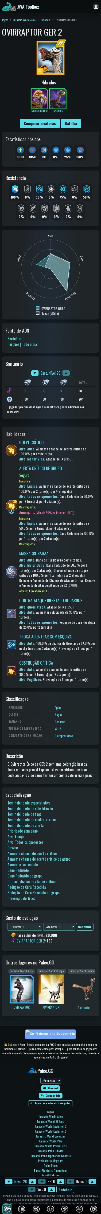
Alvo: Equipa (16, 836)
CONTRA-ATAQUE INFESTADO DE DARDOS (50, 600)
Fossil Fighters (51, 1175)
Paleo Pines (51, 1165)
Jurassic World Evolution (50, 1136)
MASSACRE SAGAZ (33, 553)
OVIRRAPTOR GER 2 (30, 941)
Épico (58, 707)
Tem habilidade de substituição (30, 808)
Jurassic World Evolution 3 (50, 1126)
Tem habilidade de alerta (26, 825)
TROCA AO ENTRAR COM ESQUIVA (45, 637)
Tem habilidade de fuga (25, 814)
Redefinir (65, 1189)
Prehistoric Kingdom (50, 1160)
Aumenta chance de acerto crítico (32, 853)
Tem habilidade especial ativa (29, 803)
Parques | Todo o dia (22, 344)
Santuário (14, 338)
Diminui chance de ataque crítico (31, 881)
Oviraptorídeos (64, 735)
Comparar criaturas (40, 123)
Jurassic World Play (50, 1140)
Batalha (71, 123)
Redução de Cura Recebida (27, 887)
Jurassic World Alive (24, 20)
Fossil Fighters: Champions (50, 1170)
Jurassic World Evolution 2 (50, 1131)
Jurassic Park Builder (50, 1150)
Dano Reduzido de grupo (25, 876)
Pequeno (60, 721)
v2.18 (58, 728)
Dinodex (45, 20)
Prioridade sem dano (23, 831)
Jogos (5, 20)
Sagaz (58, 714)
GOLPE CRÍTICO (31, 442)
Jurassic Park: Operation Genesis (51, 1155)
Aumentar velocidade (23, 864)
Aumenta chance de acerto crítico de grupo (39, 859)
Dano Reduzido (18, 870)
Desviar (13, 848)
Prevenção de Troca (21, 898)
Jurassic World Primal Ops (51, 1145)
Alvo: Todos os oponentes (25, 842)
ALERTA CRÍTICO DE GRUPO (40, 468)
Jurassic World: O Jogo (50, 1121)
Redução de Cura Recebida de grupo (33, 892)
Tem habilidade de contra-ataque (32, 820)
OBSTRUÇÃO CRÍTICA (36, 663)
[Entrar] (96, 6)
